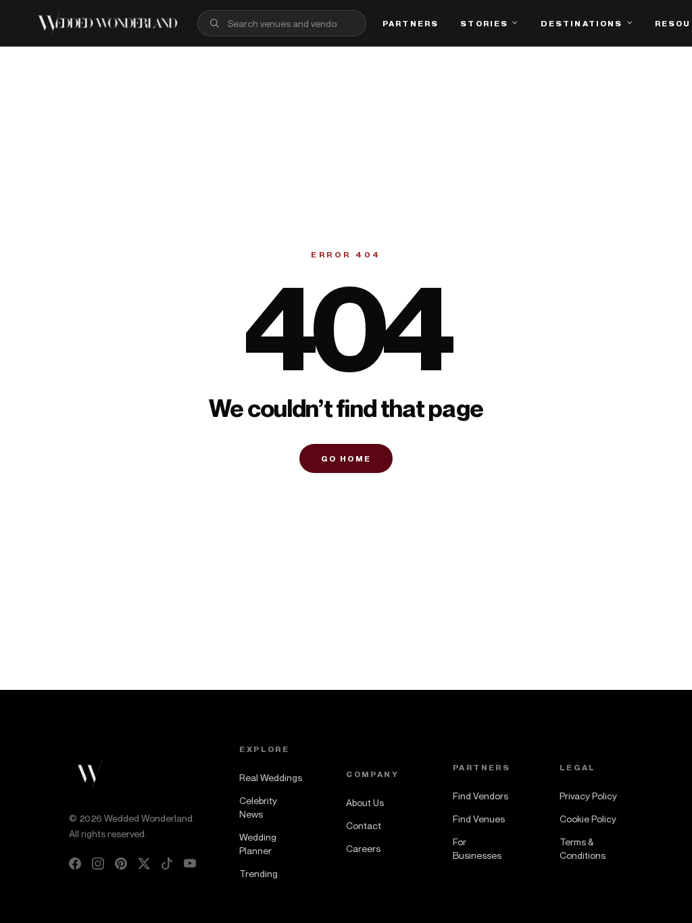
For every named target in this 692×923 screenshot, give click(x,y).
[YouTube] (190, 863)
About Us (365, 802)
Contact (363, 825)
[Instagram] (98, 863)
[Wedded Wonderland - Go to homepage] (106, 23)
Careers (363, 848)
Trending (258, 873)
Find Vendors (480, 795)
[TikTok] (167, 863)
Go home (346, 458)
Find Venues (479, 818)
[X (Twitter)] (144, 863)
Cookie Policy (588, 818)
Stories (484, 23)
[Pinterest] (121, 863)
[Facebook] (75, 863)
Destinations (582, 23)
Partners (410, 23)
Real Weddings (270, 777)
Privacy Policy (588, 795)
